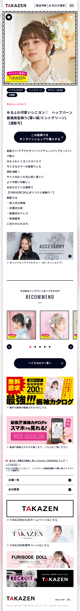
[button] (30, 347)
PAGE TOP (60, 600)
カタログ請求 (57, 5)
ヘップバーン (36, 90)
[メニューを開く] (71, 5)
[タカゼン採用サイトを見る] (40, 578)
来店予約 (41, 5)
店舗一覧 (13, 479)
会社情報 (13, 489)
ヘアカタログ (16, 90)
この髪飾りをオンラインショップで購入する (40, 137)
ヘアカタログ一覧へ (40, 363)
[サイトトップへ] (20, 598)
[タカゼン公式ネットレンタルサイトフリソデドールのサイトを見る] (40, 559)
